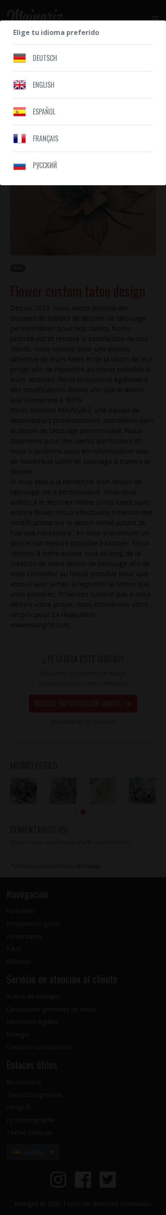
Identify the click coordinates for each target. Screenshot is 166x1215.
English (43, 85)
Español (44, 111)
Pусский (45, 165)
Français (45, 138)
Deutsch (45, 58)
